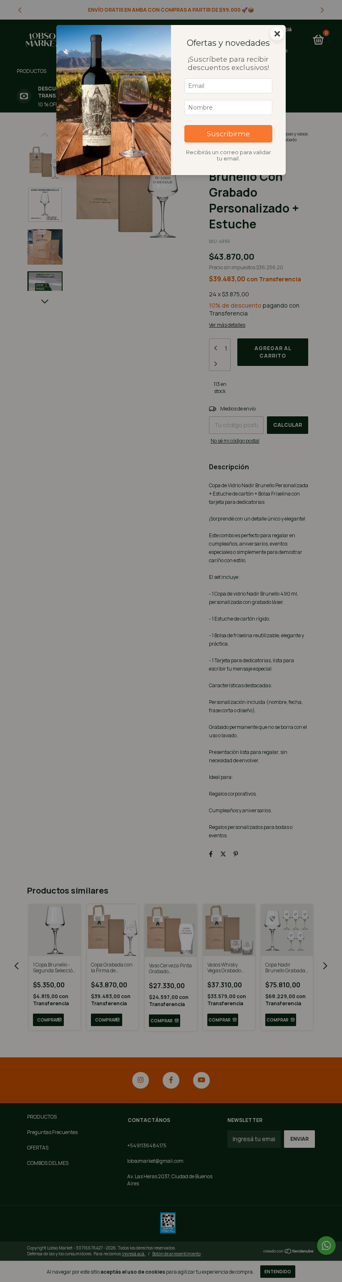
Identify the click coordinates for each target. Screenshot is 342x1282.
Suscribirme (228, 134)
